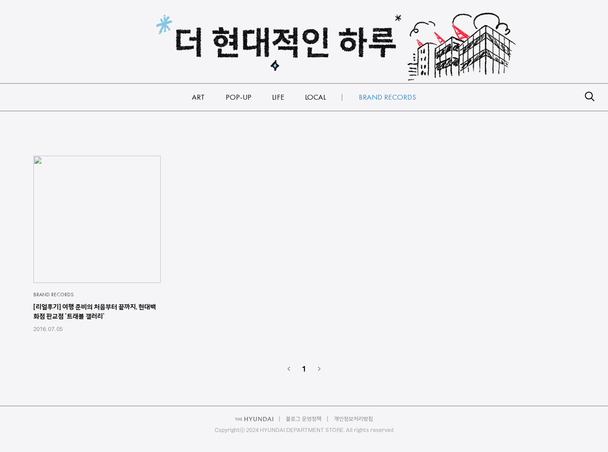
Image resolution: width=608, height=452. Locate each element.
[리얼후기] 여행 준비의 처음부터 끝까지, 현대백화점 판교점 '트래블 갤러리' (94, 311)
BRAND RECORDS (53, 294)
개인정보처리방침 (353, 419)
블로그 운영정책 (303, 419)
